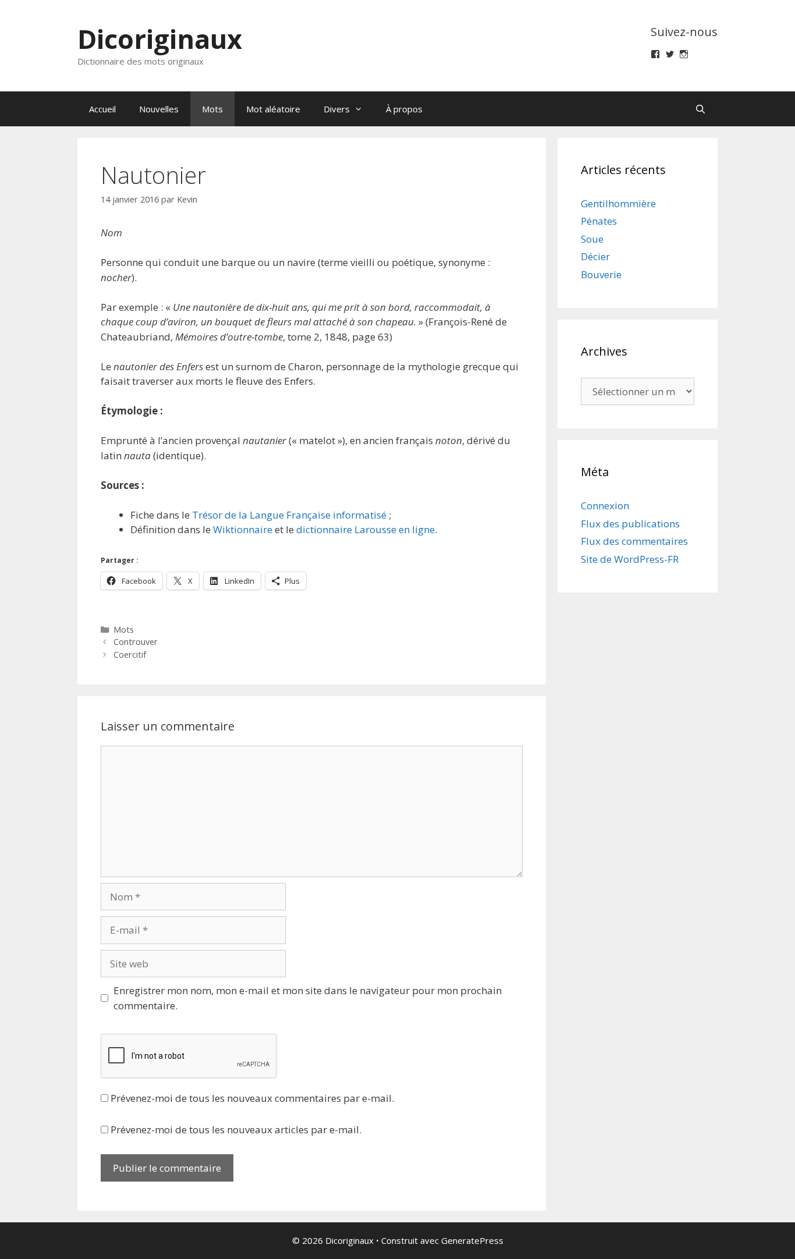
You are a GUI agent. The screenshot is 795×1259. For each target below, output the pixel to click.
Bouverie (601, 274)
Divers (337, 109)
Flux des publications (630, 523)
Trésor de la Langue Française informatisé (289, 515)
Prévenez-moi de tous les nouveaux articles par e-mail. (236, 1129)
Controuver (135, 641)
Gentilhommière (618, 203)
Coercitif (129, 654)
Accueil (102, 109)
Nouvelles (159, 109)
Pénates (599, 221)
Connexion (605, 505)
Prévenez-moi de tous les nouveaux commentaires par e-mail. (252, 1098)
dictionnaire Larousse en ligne (365, 529)
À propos (404, 109)
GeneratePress (472, 1240)
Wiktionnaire (242, 529)
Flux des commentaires (634, 541)
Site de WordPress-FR (630, 559)
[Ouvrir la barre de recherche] (700, 108)
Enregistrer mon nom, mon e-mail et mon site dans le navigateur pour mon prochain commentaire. (307, 998)
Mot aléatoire (273, 109)
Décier (595, 256)
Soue (592, 239)
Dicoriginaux (159, 38)
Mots (212, 109)
